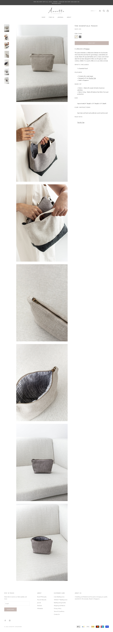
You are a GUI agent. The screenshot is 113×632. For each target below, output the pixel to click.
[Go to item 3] (6, 45)
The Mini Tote (92, 78)
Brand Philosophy (41, 597)
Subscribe (10, 609)
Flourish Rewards (41, 600)
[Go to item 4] (6, 54)
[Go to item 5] (6, 63)
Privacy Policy (57, 608)
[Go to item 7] (6, 80)
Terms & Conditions (59, 611)
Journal (60, 17)
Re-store (87, 49)
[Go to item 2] (6, 37)
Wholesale (40, 608)
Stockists (39, 605)
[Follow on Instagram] (10, 620)
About (69, 17)
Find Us (51, 17)
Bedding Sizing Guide (60, 603)
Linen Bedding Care (59, 597)
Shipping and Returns (59, 605)
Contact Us (57, 614)
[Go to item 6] (6, 71)
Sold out (91, 43)
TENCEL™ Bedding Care (60, 600)
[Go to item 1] (6, 28)
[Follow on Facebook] (5, 620)
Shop (43, 17)
